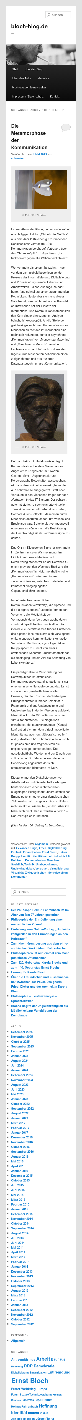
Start (15, 69)
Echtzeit (16, 852)
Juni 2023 (18, 1089)
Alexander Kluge (26, 848)
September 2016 (22, 1151)
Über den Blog (34, 69)
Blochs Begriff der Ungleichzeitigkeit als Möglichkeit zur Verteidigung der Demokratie (39, 1010)
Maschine (53, 860)
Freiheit (57, 1394)
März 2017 (18, 1123)
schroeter (17, 158)
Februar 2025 (20, 1051)
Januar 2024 (19, 1070)
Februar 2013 (20, 1300)
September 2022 (22, 1108)
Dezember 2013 (22, 1271)
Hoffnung (48, 1406)
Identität (26, 856)
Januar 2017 (19, 1132)
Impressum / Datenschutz (28, 96)
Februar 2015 (20, 1204)
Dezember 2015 (22, 1175)
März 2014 (18, 1257)
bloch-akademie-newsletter (29, 87)
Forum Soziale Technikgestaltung (31, 1394)
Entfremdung (58, 1372)
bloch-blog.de (29, 26)
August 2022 (19, 1113)
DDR (28, 1366)
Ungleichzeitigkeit (22, 868)
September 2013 (22, 1286)
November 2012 (22, 1314)
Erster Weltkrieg (23, 1388)
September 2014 (22, 1228)
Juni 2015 (18, 1190)
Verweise (43, 78)
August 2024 (19, 1060)
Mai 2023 (17, 1094)
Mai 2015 (17, 1195)
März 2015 (18, 1199)
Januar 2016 (19, 1171)
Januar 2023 (19, 1099)
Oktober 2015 (20, 1180)
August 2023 (19, 1084)
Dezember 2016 (22, 1137)
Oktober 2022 (20, 1103)
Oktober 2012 (20, 1319)
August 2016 (19, 1156)
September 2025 (22, 1046)
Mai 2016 (17, 1161)
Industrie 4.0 (62, 856)
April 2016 (18, 1166)
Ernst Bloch (49, 852)
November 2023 (22, 1080)
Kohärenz (17, 860)
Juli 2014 (17, 1238)
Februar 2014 (20, 1261)
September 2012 (22, 1324)
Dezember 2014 (22, 1214)
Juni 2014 (18, 1242)
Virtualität (17, 872)
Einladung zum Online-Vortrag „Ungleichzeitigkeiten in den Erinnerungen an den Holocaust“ (40, 934)
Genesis (16, 1400)
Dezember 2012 (22, 1310)
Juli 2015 (17, 1185)
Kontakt (54, 96)
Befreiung (17, 1366)
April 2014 (18, 1252)
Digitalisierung (57, 848)
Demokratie (44, 1366)
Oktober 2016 (20, 1147)
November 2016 (22, 1142)
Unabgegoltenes (46, 864)
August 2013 (19, 1290)
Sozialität (17, 864)
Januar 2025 (19, 1056)
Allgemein (41, 844)
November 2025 (22, 1036)
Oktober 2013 (20, 1281)
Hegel (38, 1400)
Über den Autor (21, 78)
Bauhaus (58, 1359)
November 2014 (22, 1218)
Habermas (28, 1400)
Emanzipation (32, 852)
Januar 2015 (19, 1209)
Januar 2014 (19, 1266)
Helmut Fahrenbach (24, 1406)
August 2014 (19, 1233)
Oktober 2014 (20, 1223)
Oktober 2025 (20, 1041)
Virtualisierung (59, 868)
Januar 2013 (19, 1305)
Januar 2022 (19, 1118)
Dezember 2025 (22, 1032)
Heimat (47, 1400)
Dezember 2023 (22, 1075)
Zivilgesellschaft (35, 872)
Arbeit (42, 848)
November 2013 (22, 1276)
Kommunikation (35, 860)
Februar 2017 (20, 1127)
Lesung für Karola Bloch (28, 972)
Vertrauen (42, 868)
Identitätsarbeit (42, 856)
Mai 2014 (17, 1247)
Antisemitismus (23, 1359)
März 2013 (18, 1295)
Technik (29, 864)
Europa (42, 1389)
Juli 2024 (17, 1065)
